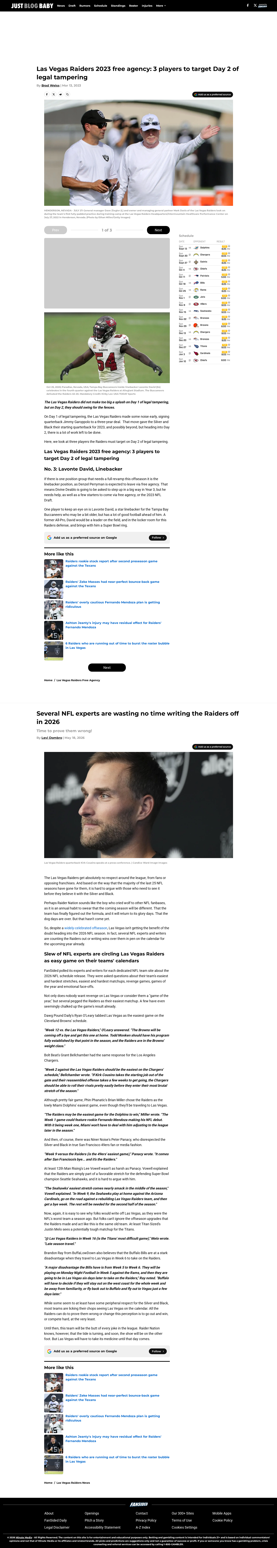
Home (48, 680)
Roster (133, 5)
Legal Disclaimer (56, 1527)
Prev (55, 230)
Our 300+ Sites (183, 1513)
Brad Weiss (51, 85)
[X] (255, 5)
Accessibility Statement (103, 1527)
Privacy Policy (146, 1520)
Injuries (147, 5)
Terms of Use (182, 1520)
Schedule (100, 5)
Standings (118, 5)
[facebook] (248, 5)
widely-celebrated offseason (85, 928)
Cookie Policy (222, 1520)
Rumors (84, 5)
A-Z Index (143, 1527)
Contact (142, 1513)
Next (158, 230)
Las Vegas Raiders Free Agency (78, 680)
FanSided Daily (55, 1520)
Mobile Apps (221, 1513)
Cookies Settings (184, 1527)
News (61, 5)
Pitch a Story (94, 1520)
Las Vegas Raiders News (73, 1482)
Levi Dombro (52, 738)
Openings (92, 1513)
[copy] (67, 94)
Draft (72, 5)
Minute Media (24, 1537)
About (48, 1513)
